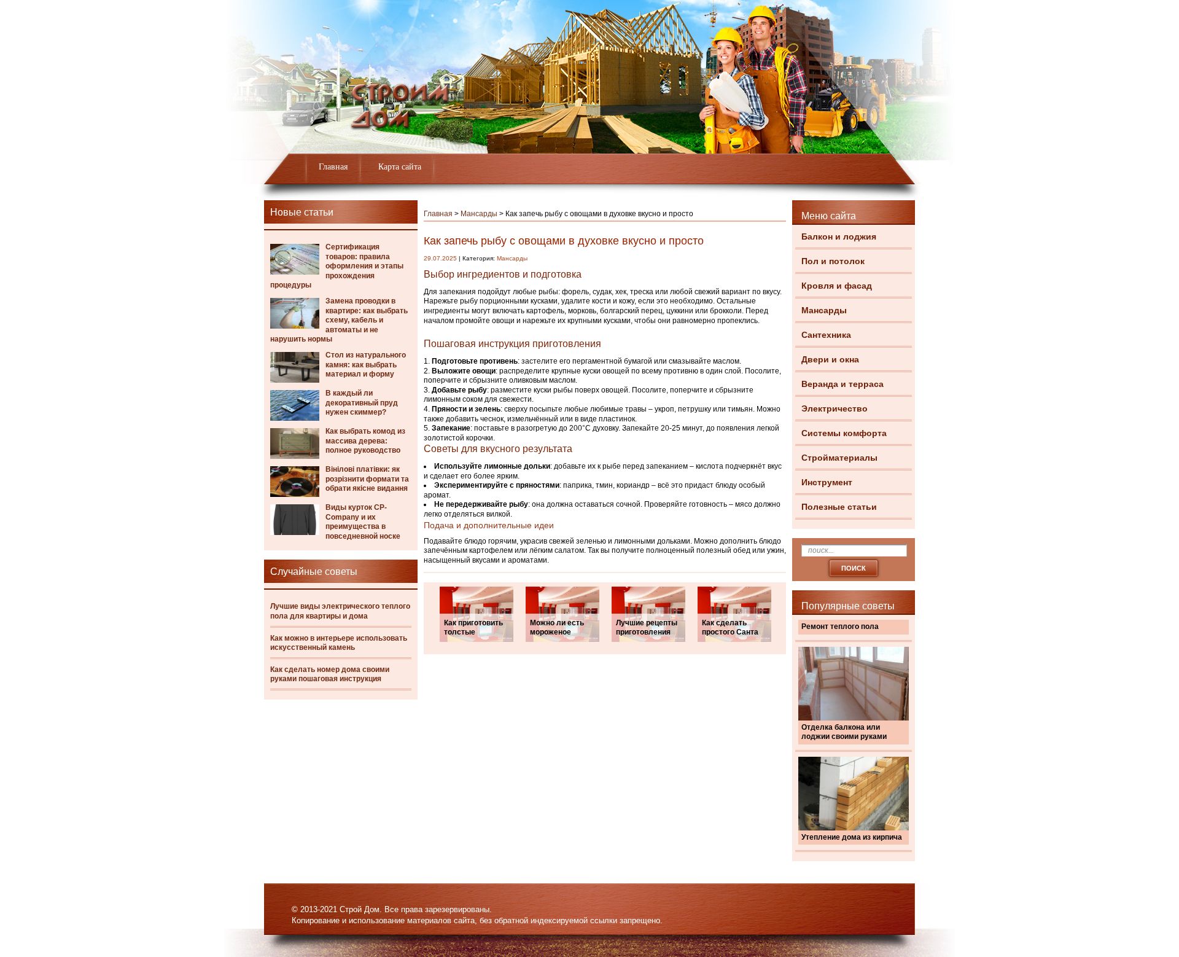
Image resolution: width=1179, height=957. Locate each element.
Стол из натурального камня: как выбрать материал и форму (365, 364)
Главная (333, 166)
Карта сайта (399, 166)
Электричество (834, 408)
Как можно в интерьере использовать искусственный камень (338, 643)
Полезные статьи (839, 507)
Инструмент (826, 482)
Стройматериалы (839, 458)
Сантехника (826, 335)
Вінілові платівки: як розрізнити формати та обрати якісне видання (367, 479)
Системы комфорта (844, 433)
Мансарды (824, 310)
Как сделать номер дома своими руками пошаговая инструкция (329, 674)
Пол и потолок (833, 261)
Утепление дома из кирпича (851, 837)
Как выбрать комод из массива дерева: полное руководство (365, 441)
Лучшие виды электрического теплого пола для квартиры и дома (340, 611)
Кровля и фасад (836, 286)
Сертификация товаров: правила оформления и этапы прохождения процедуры (336, 266)
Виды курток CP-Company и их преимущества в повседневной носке (362, 522)
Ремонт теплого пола (840, 626)
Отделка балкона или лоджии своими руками (844, 732)
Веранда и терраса (842, 384)
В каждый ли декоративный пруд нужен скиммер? (361, 402)
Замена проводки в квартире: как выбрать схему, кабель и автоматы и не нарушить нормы (339, 320)
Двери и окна (830, 359)
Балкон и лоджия (838, 236)
